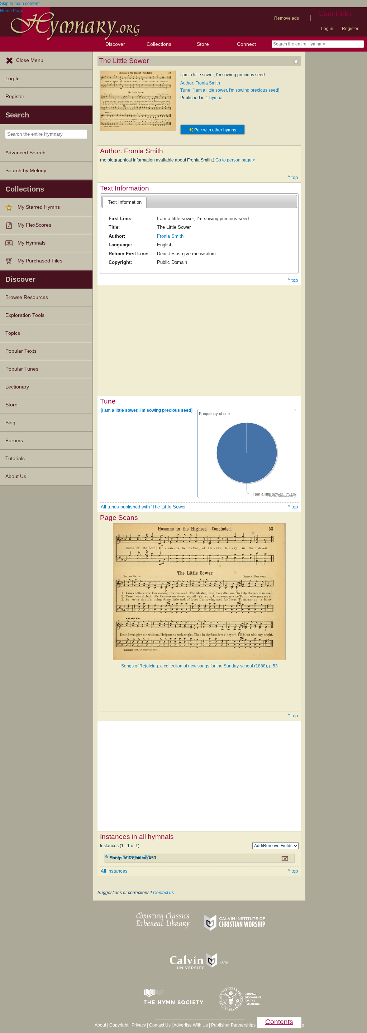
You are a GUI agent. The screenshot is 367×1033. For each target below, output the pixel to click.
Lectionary (17, 387)
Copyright (118, 1025)
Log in (327, 28)
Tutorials (15, 458)
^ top (293, 177)
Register (350, 28)
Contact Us (160, 1025)
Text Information (125, 202)
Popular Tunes (21, 369)
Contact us (163, 892)
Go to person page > (235, 160)
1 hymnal (215, 97)
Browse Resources (26, 297)
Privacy (139, 1025)
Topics (12, 333)
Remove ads (286, 18)
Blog (10, 422)
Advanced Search (25, 152)
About (100, 1025)
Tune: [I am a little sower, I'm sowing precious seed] (229, 90)
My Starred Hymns (39, 207)
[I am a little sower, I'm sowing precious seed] (146, 410)
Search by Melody (25, 170)
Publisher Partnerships (233, 1025)
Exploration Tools (24, 315)
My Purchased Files (40, 261)
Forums (14, 440)
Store (203, 44)
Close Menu (29, 60)
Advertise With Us (190, 1025)
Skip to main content (19, 3)
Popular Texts (21, 351)
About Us (15, 476)
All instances (114, 871)
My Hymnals (32, 243)
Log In (12, 78)
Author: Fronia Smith (200, 83)
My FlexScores (34, 225)
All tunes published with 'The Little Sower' (143, 507)
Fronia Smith (170, 236)
